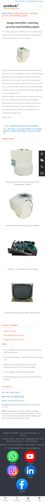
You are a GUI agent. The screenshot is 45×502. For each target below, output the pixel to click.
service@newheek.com (15, 401)
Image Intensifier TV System (14, 340)
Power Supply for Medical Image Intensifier (19, 372)
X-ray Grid (40, 445)
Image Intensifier (20, 1)
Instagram (12, 477)
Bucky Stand (20, 439)
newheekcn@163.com (32, 448)
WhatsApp (12, 463)
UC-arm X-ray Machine (16, 445)
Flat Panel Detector (31, 441)
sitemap (22, 435)
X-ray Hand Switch (8, 439)
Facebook (22, 491)
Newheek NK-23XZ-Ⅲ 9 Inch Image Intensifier (22, 226)
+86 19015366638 (14, 448)
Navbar (28, 501)
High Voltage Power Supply (34, 1)
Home (4, 13)
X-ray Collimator (30, 445)
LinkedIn (30, 477)
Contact (17, 500)
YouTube (30, 463)
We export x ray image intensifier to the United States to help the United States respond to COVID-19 (22, 131)
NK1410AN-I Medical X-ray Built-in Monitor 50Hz (22, 313)
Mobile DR (3, 445)
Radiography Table (32, 439)
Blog (10, 13)
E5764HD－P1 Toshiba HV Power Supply (23, 269)
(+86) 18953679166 (12, 392)
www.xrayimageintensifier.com (30, 433)
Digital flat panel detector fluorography (25, 126)
